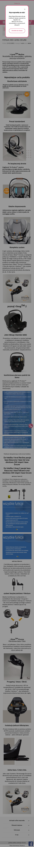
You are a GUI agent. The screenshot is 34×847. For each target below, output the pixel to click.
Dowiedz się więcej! (17, 30)
